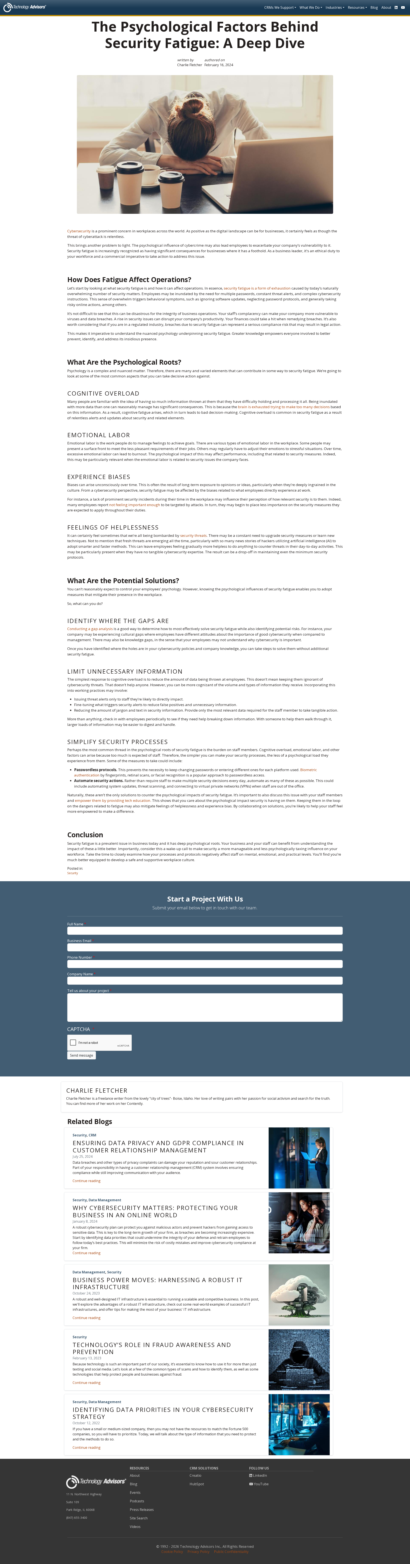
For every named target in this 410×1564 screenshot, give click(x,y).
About (386, 7)
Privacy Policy (198, 1551)
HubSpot (197, 1484)
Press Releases (142, 1509)
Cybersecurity (79, 231)
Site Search (139, 1518)
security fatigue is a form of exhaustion (257, 288)
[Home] (24, 7)
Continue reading (87, 1180)
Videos (135, 1526)
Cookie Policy (172, 1551)
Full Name (75, 924)
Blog (374, 7)
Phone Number (79, 957)
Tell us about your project (88, 990)
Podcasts (137, 1501)
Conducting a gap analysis (90, 628)
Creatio (195, 1475)
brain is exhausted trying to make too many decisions (284, 406)
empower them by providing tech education (112, 800)
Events (135, 1492)
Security (72, 873)
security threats (193, 535)
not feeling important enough (134, 504)
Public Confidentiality (231, 1551)
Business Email (79, 940)
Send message (81, 1055)
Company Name (80, 974)
